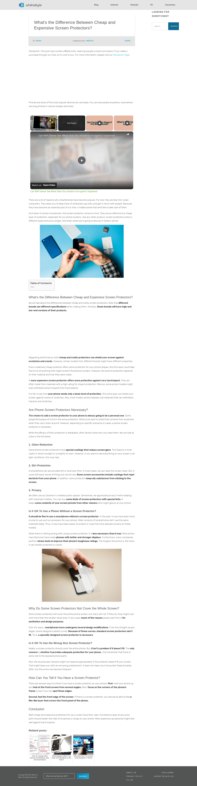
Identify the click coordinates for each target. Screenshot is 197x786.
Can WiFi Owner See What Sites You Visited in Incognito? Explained (77, 135)
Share (128, 41)
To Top (129, 780)
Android (90, 41)
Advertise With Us (164, 776)
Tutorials (134, 5)
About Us (131, 773)
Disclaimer (168, 773)
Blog (96, 5)
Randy (39, 41)
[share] (127, 134)
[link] (34, 135)
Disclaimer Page (121, 54)
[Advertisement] (82, 79)
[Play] (99, 123)
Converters (170, 5)
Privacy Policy (134, 776)
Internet (114, 5)
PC (151, 5)
